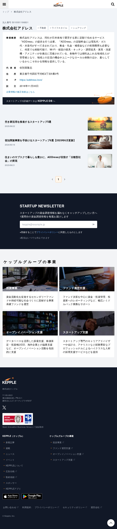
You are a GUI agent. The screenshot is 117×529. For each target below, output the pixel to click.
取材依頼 (10, 477)
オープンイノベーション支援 (67, 453)
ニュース (10, 453)
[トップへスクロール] (111, 523)
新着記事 (10, 442)
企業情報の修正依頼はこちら (20, 91)
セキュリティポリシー (74, 507)
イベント (10, 459)
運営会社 (95, 507)
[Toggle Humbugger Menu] (4, 4)
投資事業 (57, 442)
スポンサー (11, 482)
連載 (8, 448)
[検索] (112, 4)
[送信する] (93, 224)
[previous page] (52, 179)
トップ (5, 11)
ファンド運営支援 (61, 448)
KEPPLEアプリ (13, 488)
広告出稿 (10, 471)
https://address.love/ (31, 80)
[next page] (65, 179)
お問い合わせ (9, 507)
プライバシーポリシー (47, 232)
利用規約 (26, 507)
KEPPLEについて (14, 465)
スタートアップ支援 (63, 459)
